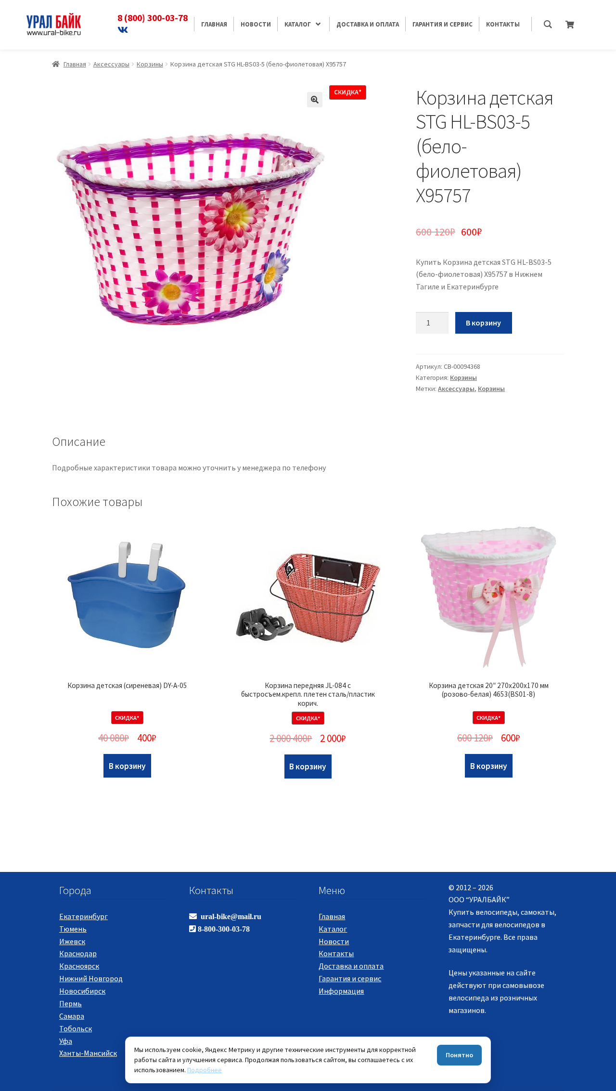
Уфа (65, 1041)
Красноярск (79, 966)
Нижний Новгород (91, 978)
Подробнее (204, 1069)
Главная (75, 64)
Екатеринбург (83, 916)
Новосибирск (82, 991)
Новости (334, 941)
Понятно (459, 1055)
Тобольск (75, 1028)
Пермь (70, 1003)
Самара (71, 1016)
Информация (341, 991)
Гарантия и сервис (350, 978)
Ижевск (72, 941)
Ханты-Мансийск (88, 1053)
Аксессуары (111, 64)
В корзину (483, 322)
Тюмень (73, 929)
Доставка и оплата (351, 966)
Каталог (333, 929)
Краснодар (78, 953)
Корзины (150, 64)
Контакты (336, 953)
